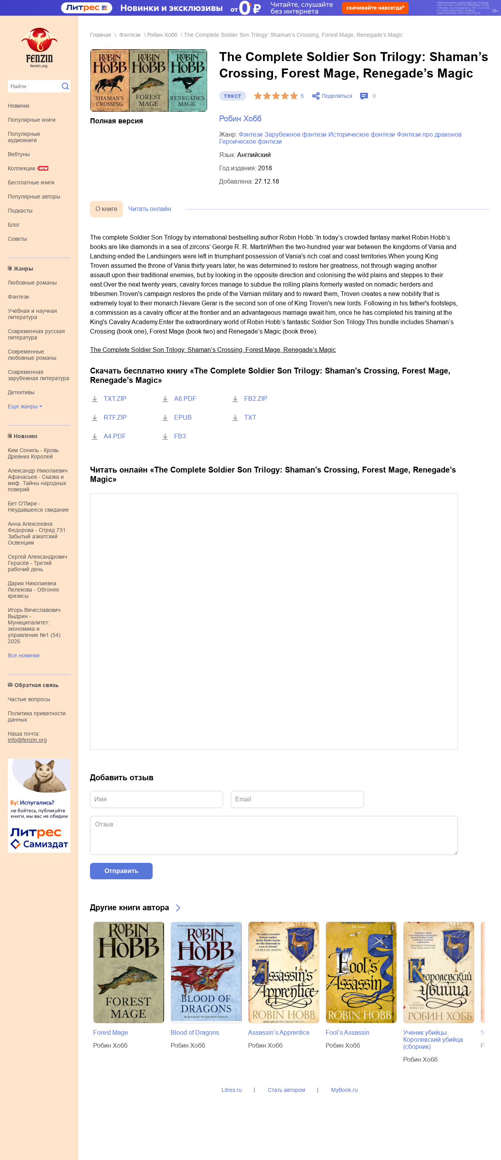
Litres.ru (232, 1090)
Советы (17, 239)
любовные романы (32, 283)
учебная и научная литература (32, 314)
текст (232, 95)
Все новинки (24, 655)
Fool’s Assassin (347, 1032)
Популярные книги (32, 120)
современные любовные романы (32, 354)
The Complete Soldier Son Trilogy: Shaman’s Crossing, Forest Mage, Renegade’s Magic (213, 349)
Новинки (18, 106)
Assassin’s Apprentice (279, 1032)
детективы (21, 392)
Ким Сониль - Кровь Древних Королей (33, 453)
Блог (14, 225)
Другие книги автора (129, 907)
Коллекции (21, 168)
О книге (106, 209)
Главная (100, 35)
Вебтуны (19, 154)
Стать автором (286, 1090)
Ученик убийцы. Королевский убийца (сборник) (433, 1039)
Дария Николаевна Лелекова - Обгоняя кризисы (33, 589)
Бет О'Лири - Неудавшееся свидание (38, 506)
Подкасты (20, 210)
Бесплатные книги (31, 182)
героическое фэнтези (250, 141)
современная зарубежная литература (38, 375)
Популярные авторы (34, 196)
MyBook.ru (344, 1090)
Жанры (23, 268)
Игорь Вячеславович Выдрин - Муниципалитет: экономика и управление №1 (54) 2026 (34, 625)
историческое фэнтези (361, 134)
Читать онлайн (149, 209)
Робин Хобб (162, 35)
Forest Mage (110, 1032)
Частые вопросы (29, 699)
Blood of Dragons (195, 1032)
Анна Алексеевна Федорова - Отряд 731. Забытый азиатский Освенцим (37, 533)
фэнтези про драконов (429, 134)
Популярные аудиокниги (24, 137)
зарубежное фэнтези (295, 134)
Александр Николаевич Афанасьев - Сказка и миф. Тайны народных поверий (37, 480)
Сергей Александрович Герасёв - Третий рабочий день (37, 563)
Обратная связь (36, 685)
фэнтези (18, 297)
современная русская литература (36, 334)
